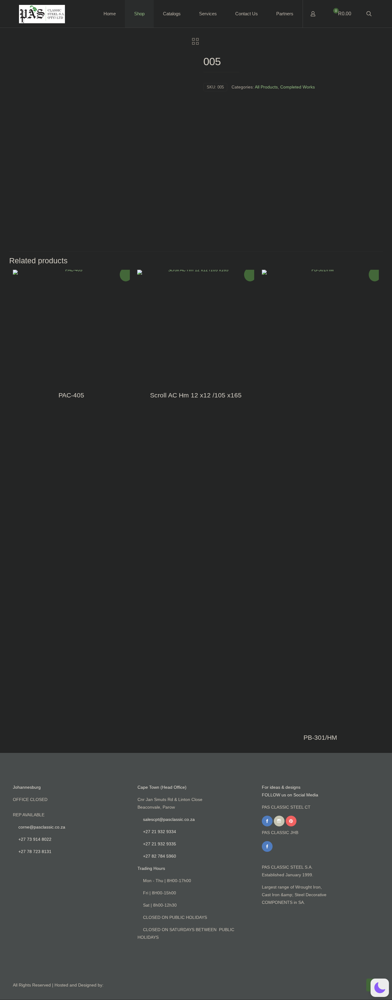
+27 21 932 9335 (159, 843)
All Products (266, 87)
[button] (380, 988)
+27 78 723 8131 (34, 851)
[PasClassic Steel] (42, 14)
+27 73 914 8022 (34, 839)
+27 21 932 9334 (159, 831)
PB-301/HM (320, 737)
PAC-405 (71, 395)
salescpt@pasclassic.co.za (169, 819)
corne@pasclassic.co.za (41, 827)
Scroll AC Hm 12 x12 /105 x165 (196, 395)
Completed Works (297, 87)
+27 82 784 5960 (159, 856)
